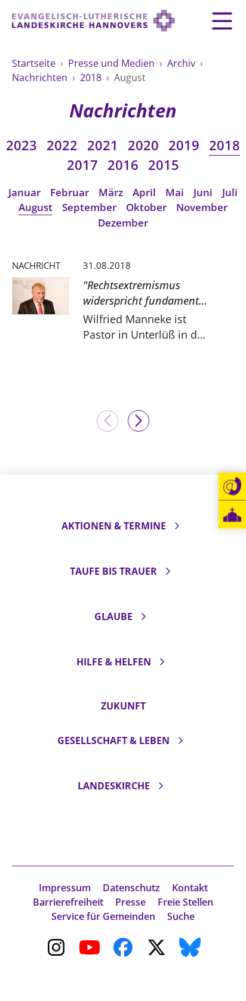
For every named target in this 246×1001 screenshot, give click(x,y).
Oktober (146, 207)
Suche (181, 916)
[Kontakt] (232, 486)
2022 (62, 145)
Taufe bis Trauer (113, 571)
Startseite (35, 63)
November (201, 207)
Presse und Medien (112, 63)
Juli (230, 192)
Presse (130, 902)
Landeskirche (114, 785)
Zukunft (123, 705)
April (144, 192)
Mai (174, 192)
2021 (102, 145)
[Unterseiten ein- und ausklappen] (176, 525)
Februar (69, 192)
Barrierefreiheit (68, 902)
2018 (92, 77)
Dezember (123, 223)
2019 (183, 145)
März (111, 192)
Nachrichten (41, 77)
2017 (82, 164)
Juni (203, 192)
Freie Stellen (185, 902)
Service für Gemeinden (103, 916)
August (36, 207)
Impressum (65, 887)
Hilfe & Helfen (113, 661)
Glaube (113, 616)
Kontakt (190, 887)
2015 (163, 164)
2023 (21, 145)
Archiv (182, 63)
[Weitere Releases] (138, 421)
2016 (123, 164)
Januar (24, 192)
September (89, 207)
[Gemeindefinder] (232, 515)
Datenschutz (131, 887)
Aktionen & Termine (113, 525)
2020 (143, 145)
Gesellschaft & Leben (113, 740)
